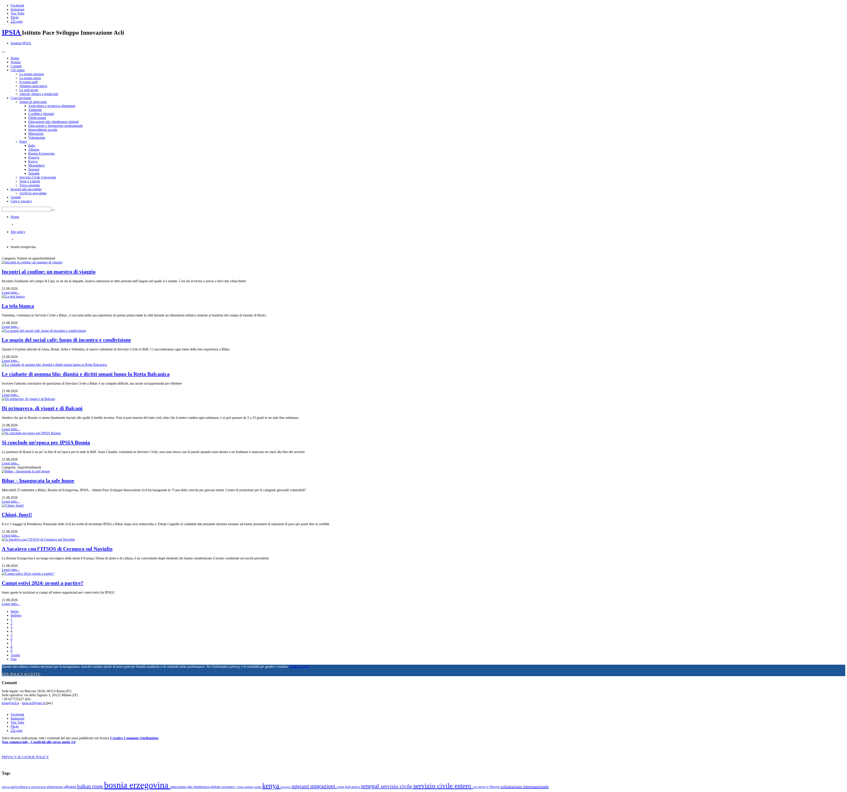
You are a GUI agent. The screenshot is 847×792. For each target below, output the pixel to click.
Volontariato (36, 137)
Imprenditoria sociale (42, 130)
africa (6, 787)
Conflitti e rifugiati (41, 114)
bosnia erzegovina (137, 785)
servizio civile (397, 786)
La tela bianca (18, 306)
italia (258, 787)
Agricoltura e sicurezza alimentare (51, 106)
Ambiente (35, 110)
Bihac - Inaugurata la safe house (38, 480)
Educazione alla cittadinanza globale (53, 122)
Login (18, 21)
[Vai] (53, 210)
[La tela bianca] (13, 296)
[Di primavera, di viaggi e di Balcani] (28, 399)
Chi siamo (18, 70)
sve (475, 787)
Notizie (16, 62)
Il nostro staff (28, 82)
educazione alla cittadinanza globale (196, 787)
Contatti (16, 66)
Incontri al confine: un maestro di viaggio (49, 272)
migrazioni (323, 786)
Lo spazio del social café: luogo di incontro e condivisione (66, 340)
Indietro (16, 615)
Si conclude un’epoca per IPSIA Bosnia (46, 442)
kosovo (286, 787)
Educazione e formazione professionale (55, 126)
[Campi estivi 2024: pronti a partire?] (28, 574)
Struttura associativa (33, 86)
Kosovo (33, 157)
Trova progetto (29, 185)
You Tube (17, 13)
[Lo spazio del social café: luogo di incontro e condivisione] (44, 331)
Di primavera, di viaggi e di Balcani (42, 408)
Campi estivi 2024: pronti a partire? (42, 583)
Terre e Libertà (29, 181)
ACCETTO (32, 674)
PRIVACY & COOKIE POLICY (25, 757)
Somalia (33, 173)
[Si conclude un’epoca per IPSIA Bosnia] (31, 433)
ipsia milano (246, 787)
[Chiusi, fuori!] (13, 505)
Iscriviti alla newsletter (26, 189)
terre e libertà (489, 787)
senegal (371, 786)
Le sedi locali (28, 90)
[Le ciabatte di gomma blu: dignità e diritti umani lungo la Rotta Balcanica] (54, 365)
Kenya (32, 161)
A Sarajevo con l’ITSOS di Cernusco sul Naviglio (57, 549)
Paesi (23, 141)
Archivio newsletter (33, 193)
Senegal (33, 169)
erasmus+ (229, 787)
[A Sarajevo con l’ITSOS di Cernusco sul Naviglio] (38, 539)
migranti (301, 786)
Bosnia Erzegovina (41, 153)
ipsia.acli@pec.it (34, 703)
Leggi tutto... (11, 292)
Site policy (18, 232)
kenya (271, 786)
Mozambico (36, 165)
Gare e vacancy (21, 201)
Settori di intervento (33, 102)
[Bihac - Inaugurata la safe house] (26, 471)
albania (70, 786)
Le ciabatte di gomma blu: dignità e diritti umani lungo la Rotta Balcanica (86, 374)
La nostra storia (30, 78)
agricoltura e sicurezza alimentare (37, 787)
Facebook (17, 5)
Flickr (15, 17)
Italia (31, 145)
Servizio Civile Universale (37, 177)
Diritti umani (37, 118)
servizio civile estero (443, 786)
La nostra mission (31, 74)
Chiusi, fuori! (17, 514)
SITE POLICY (12, 674)
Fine (14, 659)
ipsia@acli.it (10, 703)
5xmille (16, 197)
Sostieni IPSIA (21, 43)
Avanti (15, 655)
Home (15, 58)
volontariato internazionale (524, 786)
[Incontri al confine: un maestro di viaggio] (32, 262)
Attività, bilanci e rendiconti (38, 94)
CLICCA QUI (299, 666)
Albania (33, 149)
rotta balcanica (349, 787)
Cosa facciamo (21, 98)
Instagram (17, 9)
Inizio (15, 611)
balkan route (90, 786)
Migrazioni (35, 133)
